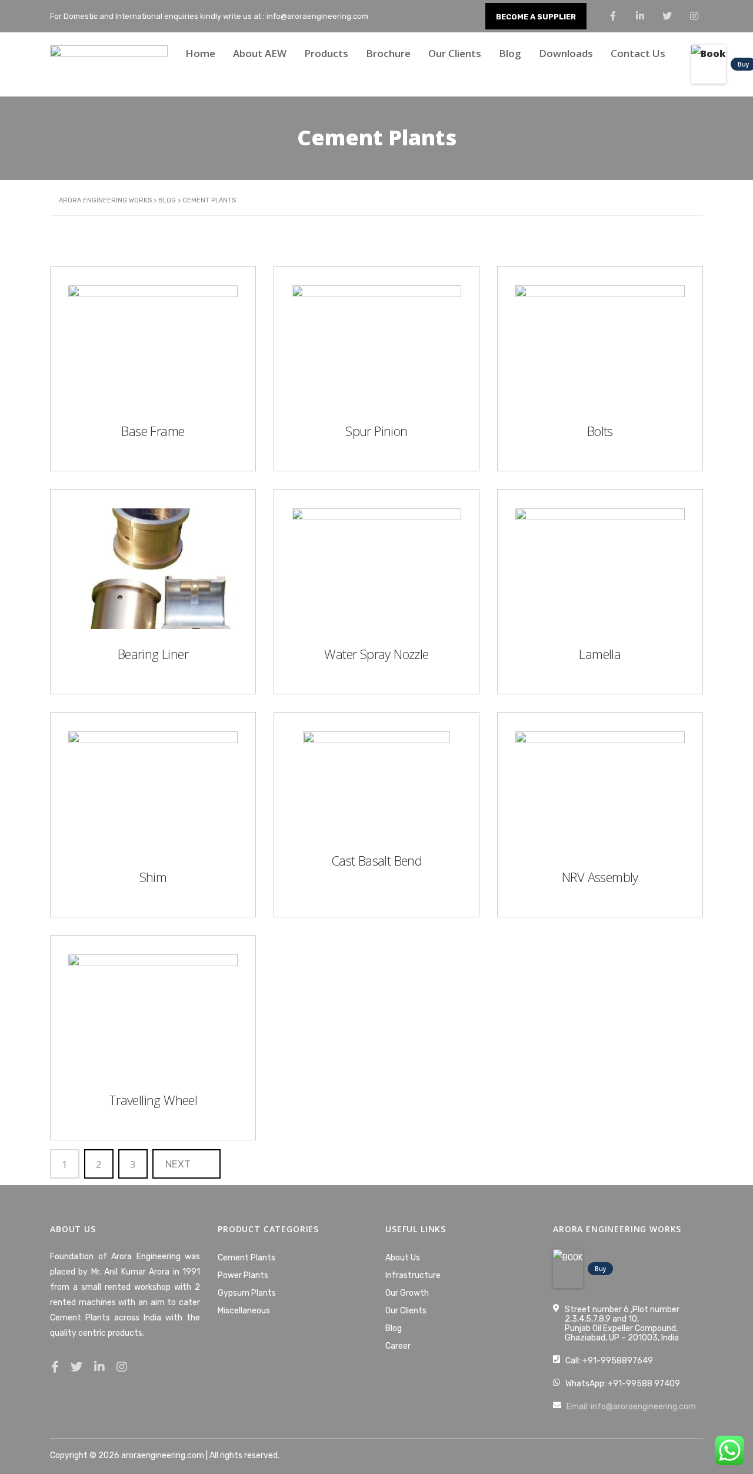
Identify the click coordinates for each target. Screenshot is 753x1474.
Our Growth (407, 1293)
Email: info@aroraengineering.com (631, 1407)
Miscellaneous (244, 1311)
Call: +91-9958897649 (609, 1361)
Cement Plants (246, 1258)
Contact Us (638, 53)
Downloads (566, 53)
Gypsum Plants (247, 1293)
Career (398, 1346)
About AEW (259, 53)
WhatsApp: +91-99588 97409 (622, 1384)
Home (200, 53)
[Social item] (55, 1367)
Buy (600, 1269)
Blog (510, 53)
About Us (402, 1258)
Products (326, 53)
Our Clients (454, 53)
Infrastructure (413, 1275)
